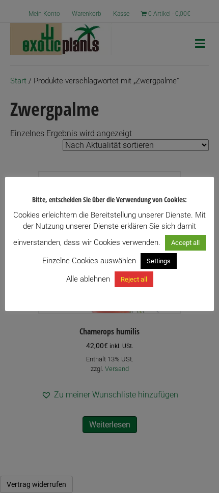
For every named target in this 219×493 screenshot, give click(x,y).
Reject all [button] (134, 279)
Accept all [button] (185, 242)
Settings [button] (159, 261)
